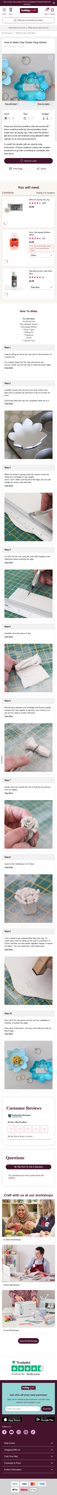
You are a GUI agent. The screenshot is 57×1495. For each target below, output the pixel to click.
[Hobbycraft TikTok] (33, 1432)
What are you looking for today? (30, 20)
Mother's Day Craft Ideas (26, 33)
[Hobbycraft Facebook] (4, 1432)
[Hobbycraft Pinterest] (26, 1432)
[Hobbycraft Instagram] (18, 1432)
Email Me (47, 1409)
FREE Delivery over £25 (17, 28)
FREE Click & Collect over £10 (38, 28)
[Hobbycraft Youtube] (11, 1432)
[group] (28, 594)
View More (8, 368)
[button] (28, 80)
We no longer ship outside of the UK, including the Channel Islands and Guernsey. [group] (27, 3)
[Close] (54, 3)
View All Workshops (28, 1341)
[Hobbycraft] (29, 11)
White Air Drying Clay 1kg (39, 200)
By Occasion (7, 33)
